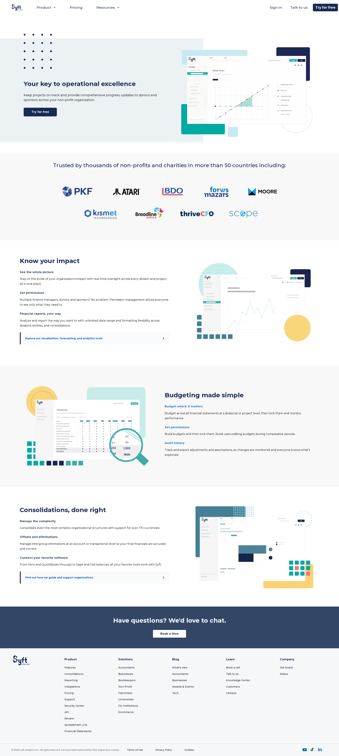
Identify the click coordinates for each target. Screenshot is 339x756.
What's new (180, 667)
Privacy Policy (164, 749)
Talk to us (299, 7)
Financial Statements (78, 731)
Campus (231, 693)
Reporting (71, 680)
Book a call (233, 667)
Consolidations (74, 674)
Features (70, 667)
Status (284, 674)
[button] (246, 90)
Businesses (125, 674)
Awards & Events (183, 686)
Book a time (169, 633)
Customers (233, 686)
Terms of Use (135, 749)
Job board (286, 667)
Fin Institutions (128, 705)
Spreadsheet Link (75, 724)
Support (69, 699)
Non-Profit (125, 686)
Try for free (325, 7)
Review (69, 718)
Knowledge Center (238, 680)
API (66, 712)
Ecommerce (126, 712)
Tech (175, 693)
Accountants (126, 667)
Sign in (276, 7)
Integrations (72, 686)
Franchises (125, 693)
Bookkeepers (127, 680)
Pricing (76, 7)
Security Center (74, 705)
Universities (126, 699)
